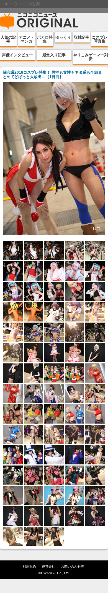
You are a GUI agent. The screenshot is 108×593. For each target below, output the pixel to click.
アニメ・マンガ (26, 39)
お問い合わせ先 (72, 566)
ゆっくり (63, 37)
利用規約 (29, 566)
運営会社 (48, 566)
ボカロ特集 (45, 39)
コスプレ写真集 (99, 39)
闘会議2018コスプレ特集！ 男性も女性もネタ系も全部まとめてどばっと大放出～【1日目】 (52, 74)
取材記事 (81, 37)
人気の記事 (8, 39)
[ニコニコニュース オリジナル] (39, 21)
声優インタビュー (17, 55)
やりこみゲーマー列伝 (90, 57)
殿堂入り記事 (54, 55)
